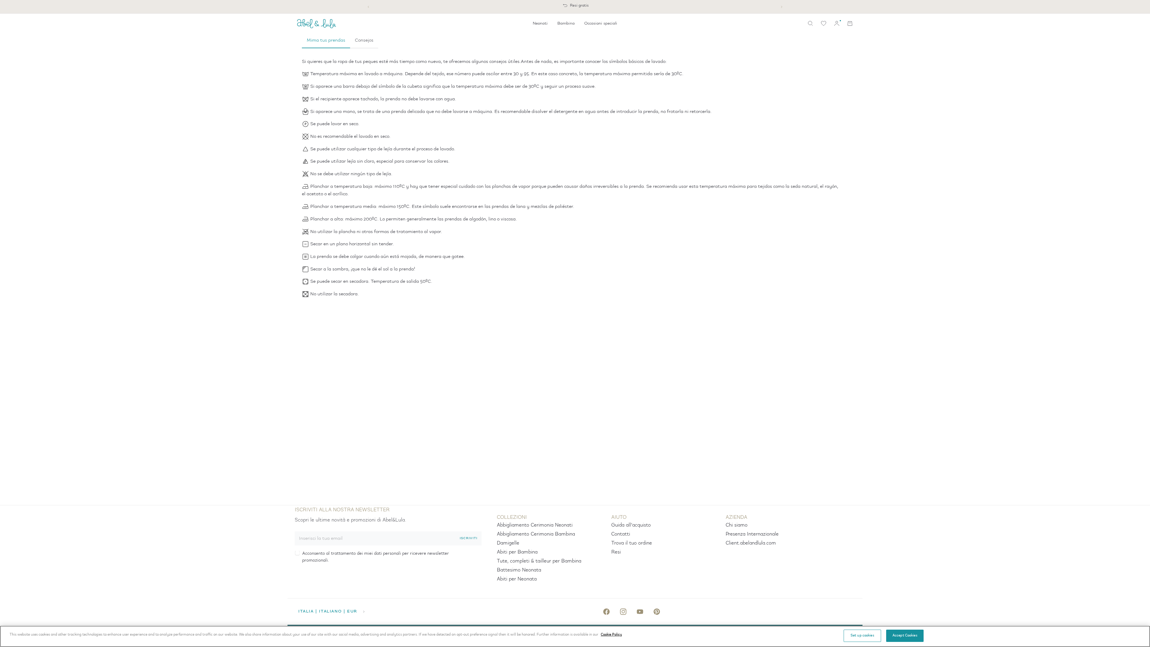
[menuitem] (540, 23)
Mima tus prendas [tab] (326, 40)
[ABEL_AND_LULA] (316, 23)
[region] (575, 636)
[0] (823, 23)
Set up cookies (862, 636)
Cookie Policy (611, 635)
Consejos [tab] (364, 40)
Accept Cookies (904, 636)
